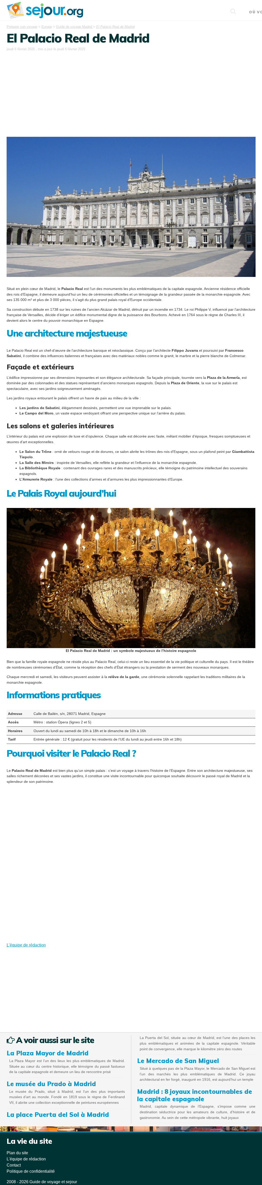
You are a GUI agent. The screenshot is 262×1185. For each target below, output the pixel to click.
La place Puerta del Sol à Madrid (58, 1114)
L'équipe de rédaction (26, 945)
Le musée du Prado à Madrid (51, 1084)
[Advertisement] (131, 91)
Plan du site (17, 1153)
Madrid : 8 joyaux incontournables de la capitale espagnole (194, 1095)
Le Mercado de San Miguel (178, 1061)
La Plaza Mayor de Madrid (48, 1053)
